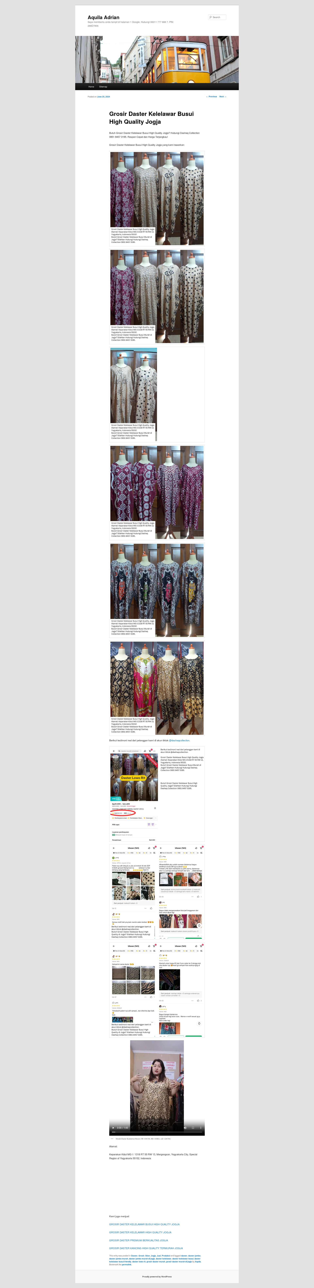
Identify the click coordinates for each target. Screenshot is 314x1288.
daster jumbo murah (118, 1258)
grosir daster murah (156, 1261)
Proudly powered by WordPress (157, 1276)
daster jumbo (194, 1255)
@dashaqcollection (179, 740)
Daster (134, 1255)
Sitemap (103, 86)
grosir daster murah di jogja (179, 1261)
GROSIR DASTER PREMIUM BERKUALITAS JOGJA (138, 1240)
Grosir (141, 1255)
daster (184, 1255)
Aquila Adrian (103, 17)
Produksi (166, 1255)
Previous (211, 96)
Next (222, 96)
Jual (159, 1255)
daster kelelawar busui (182, 1258)
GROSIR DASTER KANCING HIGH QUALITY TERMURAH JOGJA (146, 1248)
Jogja (153, 1255)
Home (91, 86)
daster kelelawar (163, 1258)
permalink (126, 1264)
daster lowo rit (139, 1261)
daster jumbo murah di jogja (142, 1258)
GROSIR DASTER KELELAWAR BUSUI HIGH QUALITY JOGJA (144, 1224)
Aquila (198, 1261)
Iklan (147, 1255)
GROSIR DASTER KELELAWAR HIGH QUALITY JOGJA (140, 1232)
